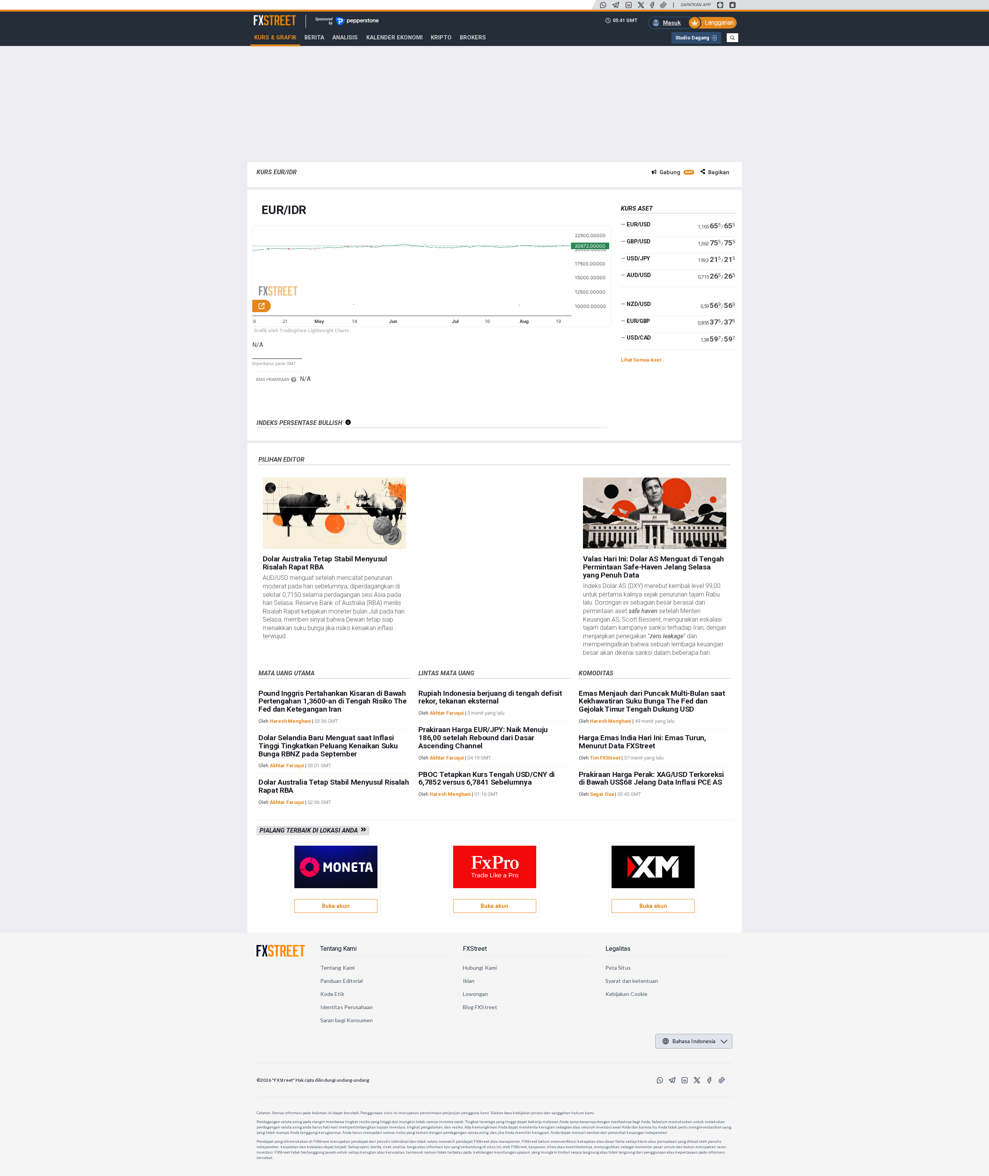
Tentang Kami (338, 948)
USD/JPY (638, 258)
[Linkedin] (628, 5)
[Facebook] (652, 5)
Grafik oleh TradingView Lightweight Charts (301, 330)
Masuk (672, 22)
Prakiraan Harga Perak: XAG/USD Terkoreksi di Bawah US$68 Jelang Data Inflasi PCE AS (651, 778)
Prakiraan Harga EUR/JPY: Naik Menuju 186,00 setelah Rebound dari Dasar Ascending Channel (482, 737)
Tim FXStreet (605, 758)
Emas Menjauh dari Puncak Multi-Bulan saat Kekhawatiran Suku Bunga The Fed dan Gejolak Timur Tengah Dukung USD (652, 701)
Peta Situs (618, 967)
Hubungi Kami (480, 967)
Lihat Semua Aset (641, 360)
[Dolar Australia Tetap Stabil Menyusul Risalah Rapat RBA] (334, 513)
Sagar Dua (602, 794)
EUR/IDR (284, 210)
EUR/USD (639, 224)
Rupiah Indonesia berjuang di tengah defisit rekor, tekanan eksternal (490, 697)
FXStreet (265, 15)
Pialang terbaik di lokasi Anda (310, 830)
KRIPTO (441, 37)
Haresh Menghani (290, 721)
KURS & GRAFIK (275, 37)
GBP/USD (639, 241)
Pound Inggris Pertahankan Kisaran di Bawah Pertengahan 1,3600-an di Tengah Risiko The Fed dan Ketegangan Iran (332, 701)
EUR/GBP (638, 321)
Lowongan (475, 994)
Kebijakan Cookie (626, 994)
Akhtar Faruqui (287, 765)
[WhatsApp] (603, 5)
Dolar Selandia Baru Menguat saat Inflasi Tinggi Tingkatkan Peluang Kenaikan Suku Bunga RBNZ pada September (328, 745)
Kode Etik (332, 994)
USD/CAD (639, 337)
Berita (314, 37)
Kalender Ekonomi (394, 37)
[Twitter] (641, 5)
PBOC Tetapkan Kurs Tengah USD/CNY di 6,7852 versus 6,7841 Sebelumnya (486, 778)
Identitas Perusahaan (346, 1007)
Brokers (473, 37)
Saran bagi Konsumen (346, 1020)
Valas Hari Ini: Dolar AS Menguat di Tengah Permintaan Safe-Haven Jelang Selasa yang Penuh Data (653, 567)
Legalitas (617, 948)
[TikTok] (663, 5)
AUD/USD (639, 275)
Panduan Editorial (341, 980)
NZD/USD (639, 304)
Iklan (468, 980)
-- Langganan (716, 22)
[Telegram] (615, 5)
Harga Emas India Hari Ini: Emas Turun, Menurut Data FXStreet (642, 741)
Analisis (345, 37)
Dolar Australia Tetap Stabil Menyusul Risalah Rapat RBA (325, 562)
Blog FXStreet (480, 1007)
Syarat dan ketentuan (631, 980)
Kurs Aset (637, 208)
